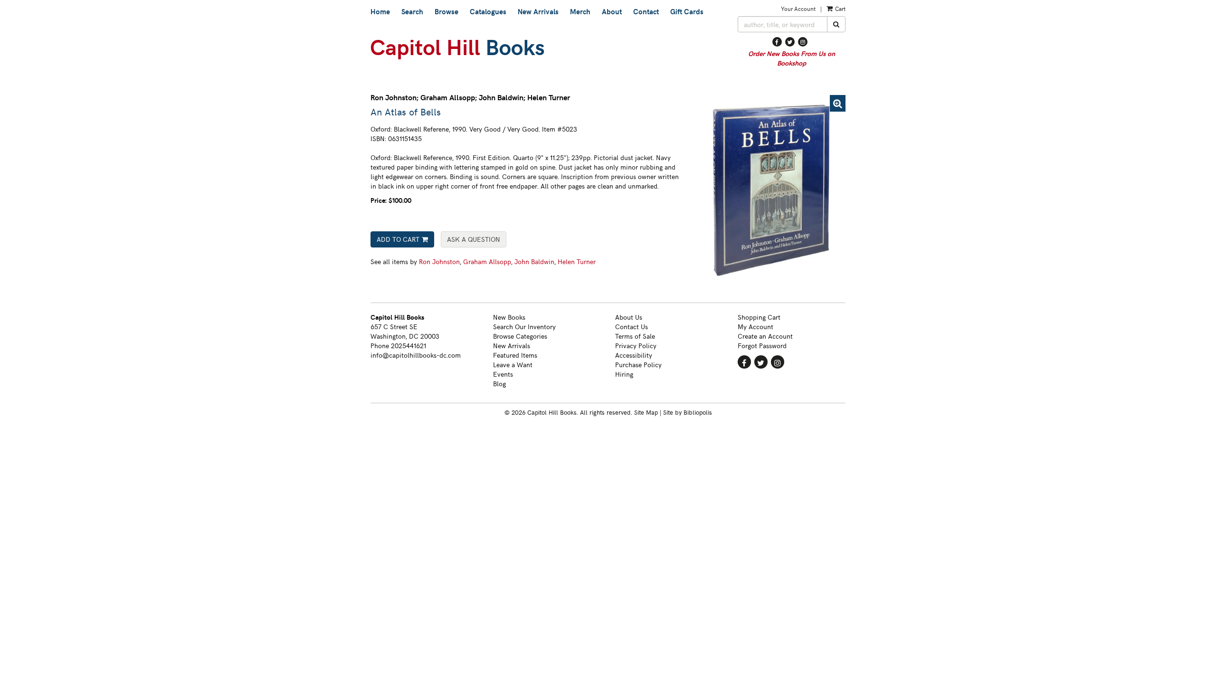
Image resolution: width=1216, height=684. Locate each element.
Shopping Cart (759, 317)
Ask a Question (473, 239)
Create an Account (765, 336)
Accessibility (633, 355)
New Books (509, 317)
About (612, 11)
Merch (580, 11)
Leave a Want (512, 364)
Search (412, 11)
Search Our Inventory (524, 326)
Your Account (798, 8)
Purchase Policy (638, 364)
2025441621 (408, 345)
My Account (755, 326)
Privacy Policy (635, 345)
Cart (840, 8)
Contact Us (631, 326)
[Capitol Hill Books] (546, 49)
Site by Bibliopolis (687, 412)
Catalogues (488, 11)
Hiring (624, 374)
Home (380, 11)
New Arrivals (538, 11)
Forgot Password (762, 345)
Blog (499, 383)
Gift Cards (686, 11)
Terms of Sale (635, 336)
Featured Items (515, 355)
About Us (628, 317)
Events (503, 374)
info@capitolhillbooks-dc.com (415, 355)
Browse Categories (520, 336)
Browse (446, 11)
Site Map (646, 412)
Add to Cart (398, 239)
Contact (646, 11)
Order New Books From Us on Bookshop (791, 58)
